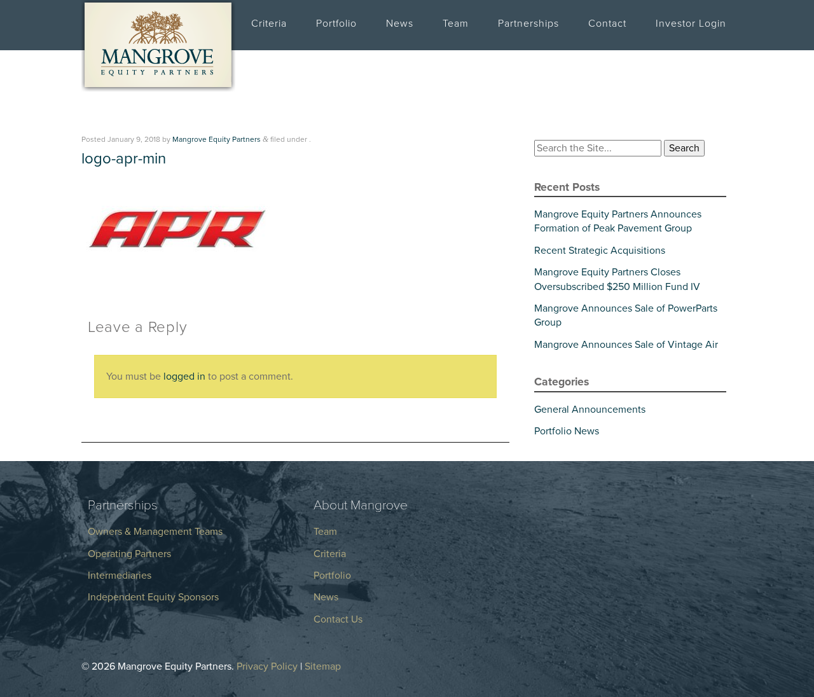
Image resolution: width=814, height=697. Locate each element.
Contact (607, 23)
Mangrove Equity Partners (216, 139)
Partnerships (528, 23)
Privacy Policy (267, 666)
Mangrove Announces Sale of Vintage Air (626, 344)
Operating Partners (129, 554)
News (399, 23)
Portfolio (336, 23)
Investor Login (691, 23)
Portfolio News (566, 431)
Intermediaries (119, 575)
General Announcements (589, 409)
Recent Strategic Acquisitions (599, 250)
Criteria (269, 23)
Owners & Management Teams (155, 531)
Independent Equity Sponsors (153, 597)
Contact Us (338, 619)
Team (456, 23)
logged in (184, 376)
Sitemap (323, 666)
